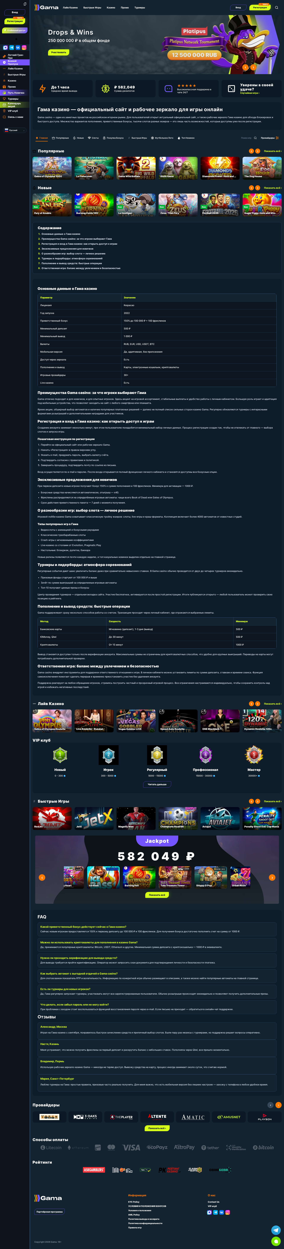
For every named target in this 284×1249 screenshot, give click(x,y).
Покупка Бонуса (115, 138)
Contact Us (213, 1202)
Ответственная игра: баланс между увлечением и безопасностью (81, 268)
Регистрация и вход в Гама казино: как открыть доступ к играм (79, 243)
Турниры (139, 7)
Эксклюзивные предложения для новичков (67, 248)
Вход (15, 12)
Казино (111, 7)
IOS (19, 39)
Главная (43, 138)
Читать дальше (157, 784)
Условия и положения (139, 1210)
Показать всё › (273, 151)
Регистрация (15, 21)
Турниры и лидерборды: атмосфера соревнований (72, 258)
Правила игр (135, 1227)
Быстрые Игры (92, 7)
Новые (80, 138)
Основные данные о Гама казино (61, 233)
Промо (125, 7)
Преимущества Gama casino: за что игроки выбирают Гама (77, 238)
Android (5, 39)
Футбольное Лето (164, 138)
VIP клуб (212, 1206)
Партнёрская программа (50, 1211)
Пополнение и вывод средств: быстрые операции (72, 263)
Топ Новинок (188, 138)
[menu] (25, 3)
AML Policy (134, 1214)
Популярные (62, 138)
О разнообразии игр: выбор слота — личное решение (73, 253)
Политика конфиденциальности (145, 1223)
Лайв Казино (70, 7)
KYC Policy (133, 1202)
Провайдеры (268, 138)
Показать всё (157, 894)
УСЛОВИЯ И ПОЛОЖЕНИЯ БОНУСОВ (147, 1206)
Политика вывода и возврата (143, 1219)
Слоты (95, 138)
